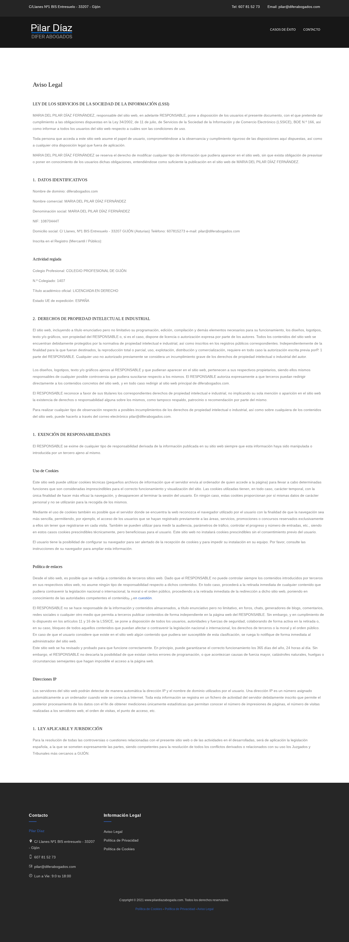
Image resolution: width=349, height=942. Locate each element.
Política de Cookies (119, 849)
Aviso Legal (113, 832)
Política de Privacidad (121, 840)
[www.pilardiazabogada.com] (52, 32)
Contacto (311, 29)
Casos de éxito (283, 29)
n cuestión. (144, 598)
